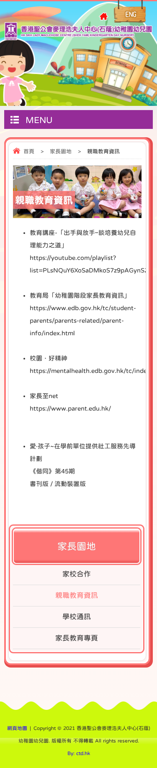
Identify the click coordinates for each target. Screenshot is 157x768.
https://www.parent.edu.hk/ (70, 408)
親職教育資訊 (76, 595)
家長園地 (61, 151)
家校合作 (76, 574)
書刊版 (39, 483)
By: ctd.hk (78, 753)
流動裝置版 (70, 483)
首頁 (28, 151)
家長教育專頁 (76, 638)
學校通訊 (76, 616)
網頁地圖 (17, 728)
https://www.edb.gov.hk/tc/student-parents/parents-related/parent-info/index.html (83, 320)
